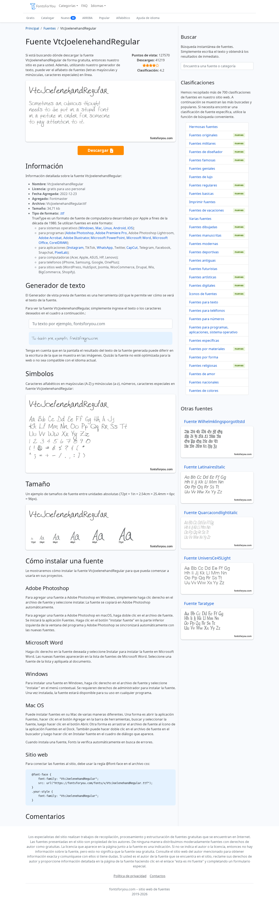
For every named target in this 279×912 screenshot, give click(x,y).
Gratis (30, 18)
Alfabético (123, 18)
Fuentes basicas (201, 193)
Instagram (75, 247)
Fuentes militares (202, 143)
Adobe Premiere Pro (111, 233)
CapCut (132, 247)
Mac (98, 228)
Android (119, 228)
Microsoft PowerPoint (108, 238)
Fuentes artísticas (202, 277)
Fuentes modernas (203, 243)
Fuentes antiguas (202, 260)
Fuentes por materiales (207, 349)
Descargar (98, 150)
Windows (86, 228)
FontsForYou (46, 6)
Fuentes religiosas (203, 365)
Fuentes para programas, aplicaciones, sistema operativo (213, 329)
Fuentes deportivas (204, 252)
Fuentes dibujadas (203, 227)
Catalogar (47, 18)
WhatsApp (105, 247)
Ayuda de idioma (148, 18)
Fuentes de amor (202, 374)
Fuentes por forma (203, 357)
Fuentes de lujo (201, 177)
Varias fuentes (200, 218)
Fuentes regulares (203, 185)
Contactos (157, 876)
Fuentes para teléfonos (207, 310)
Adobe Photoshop (80, 233)
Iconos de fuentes (203, 294)
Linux (108, 228)
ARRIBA (87, 18)
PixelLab (61, 252)
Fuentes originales (203, 135)
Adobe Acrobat (50, 238)
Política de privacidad (130, 876)
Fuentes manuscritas (205, 235)
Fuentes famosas (202, 160)
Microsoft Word (138, 238)
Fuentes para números (206, 319)
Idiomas (97, 5)
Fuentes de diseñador (206, 152)
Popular (104, 18)
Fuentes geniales (202, 168)
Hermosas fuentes (203, 126)
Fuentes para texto (203, 302)
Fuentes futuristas (203, 269)
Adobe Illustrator (76, 238)
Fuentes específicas (204, 340)
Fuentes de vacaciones (206, 210)
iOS (130, 228)
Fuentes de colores (203, 390)
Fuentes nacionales (204, 382)
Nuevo (67, 18)
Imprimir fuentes (202, 202)
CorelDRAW (58, 242)
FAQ (84, 5)
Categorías (67, 5)
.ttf (62, 213)
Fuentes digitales (202, 285)
